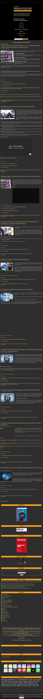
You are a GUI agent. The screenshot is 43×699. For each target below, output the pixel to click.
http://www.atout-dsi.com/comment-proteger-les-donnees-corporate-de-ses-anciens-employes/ (17, 410)
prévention (23, 461)
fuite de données (20, 169)
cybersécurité (13, 169)
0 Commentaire (3, 254)
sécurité (25, 253)
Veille (3, 619)
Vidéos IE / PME (21, 33)
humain (2, 384)
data (3, 417)
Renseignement (5, 612)
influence (10, 682)
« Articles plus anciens (4, 501)
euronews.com (8, 335)
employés (7, 253)
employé (7, 417)
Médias (21, 31)
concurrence (4, 495)
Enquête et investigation (7, 600)
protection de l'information (28, 417)
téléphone (19, 685)
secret (12, 384)
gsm (16, 283)
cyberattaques (6, 215)
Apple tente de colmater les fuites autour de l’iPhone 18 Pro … (14, 586)
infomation (26, 215)
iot (17, 283)
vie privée (19, 343)
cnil (17, 679)
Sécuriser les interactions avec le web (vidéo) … (17, 289)
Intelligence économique (21, 29)
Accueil (21, 23)
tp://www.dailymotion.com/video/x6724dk (9, 208)
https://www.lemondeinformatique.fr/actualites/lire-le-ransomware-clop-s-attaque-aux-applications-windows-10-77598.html (20, 94)
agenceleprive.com (12, 163)
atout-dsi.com (8, 451)
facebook (30, 681)
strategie (3, 685)
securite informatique (23, 495)
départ (3, 461)
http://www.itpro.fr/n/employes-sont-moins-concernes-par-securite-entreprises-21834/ (16, 249)
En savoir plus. (38, 696)
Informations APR (5, 602)
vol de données (10, 100)
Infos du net (4, 604)
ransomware (32, 215)
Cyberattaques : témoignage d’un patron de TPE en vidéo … (21, 176)
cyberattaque (9, 495)
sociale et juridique (6, 616)
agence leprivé (4, 679)
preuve (11, 684)
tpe (15, 685)
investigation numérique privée (28, 169)
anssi (3, 215)
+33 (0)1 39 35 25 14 (20, 19)
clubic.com (10, 85)
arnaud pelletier (11, 679)
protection (15, 684)
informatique (20, 682)
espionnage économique (28, 383)
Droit (3, 598)
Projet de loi (4, 611)
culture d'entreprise (5, 383)
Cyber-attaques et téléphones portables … (15, 259)
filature (34, 681)
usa (22, 685)
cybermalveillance (7, 169)
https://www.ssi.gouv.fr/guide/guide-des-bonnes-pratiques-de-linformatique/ (14, 206)
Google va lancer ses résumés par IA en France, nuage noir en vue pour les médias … (18, 585)
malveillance (20, 417)
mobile (19, 283)
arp (15, 679)
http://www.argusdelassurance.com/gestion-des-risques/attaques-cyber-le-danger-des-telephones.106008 (19, 279)
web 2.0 (37, 685)
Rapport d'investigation (36, 169)
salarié (23, 253)
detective (31, 679)
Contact (21, 35)
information (5, 384)
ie (7, 682)
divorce (35, 679)
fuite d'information (12, 283)
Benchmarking (5, 594)
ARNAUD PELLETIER (23, 8)
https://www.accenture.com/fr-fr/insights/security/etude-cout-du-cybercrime (14, 83)
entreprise (10, 253)
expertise (16, 169)
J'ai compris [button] (21, 697)
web (26, 343)
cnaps (3, 169)
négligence (14, 253)
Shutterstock (7, 90)
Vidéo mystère (5, 620)
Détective (21, 27)
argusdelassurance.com (14, 275)
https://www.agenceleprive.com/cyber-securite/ (10, 165)
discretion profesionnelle (12, 383)
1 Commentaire (3, 101)
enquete (12, 681)
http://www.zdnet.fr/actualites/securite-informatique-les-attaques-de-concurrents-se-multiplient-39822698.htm (19, 489)
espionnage (22, 383)
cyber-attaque (5, 283)
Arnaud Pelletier (21, 638)
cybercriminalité (5, 343)
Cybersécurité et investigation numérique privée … (18, 106)
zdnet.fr (10, 485)
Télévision (4, 618)
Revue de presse (5, 615)
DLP (4, 417)
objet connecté (12, 343)
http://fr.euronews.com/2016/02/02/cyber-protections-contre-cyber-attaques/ (14, 339)
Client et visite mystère (6, 595)
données (4, 253)
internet (9, 343)
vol (32, 685)
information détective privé (7, 601)
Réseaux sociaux (31, 684)
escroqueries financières (17, 215)
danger (8, 283)
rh (25, 461)
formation (22, 215)
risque (21, 283)
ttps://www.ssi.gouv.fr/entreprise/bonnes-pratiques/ (11, 210)
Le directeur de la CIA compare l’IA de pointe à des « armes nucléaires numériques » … (18, 583)
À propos (21, 25)
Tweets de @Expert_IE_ (6, 656)
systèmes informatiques (4, 100)
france (2, 682)
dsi (6, 461)
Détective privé (5, 597)
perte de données (18, 253)
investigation (3, 684)
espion (20, 681)
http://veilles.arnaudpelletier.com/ (32, 635)
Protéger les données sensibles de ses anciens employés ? (20, 390)
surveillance (8, 685)
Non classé (4, 609)
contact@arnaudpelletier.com (21, 20)
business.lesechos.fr (12, 374)
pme (28, 215)
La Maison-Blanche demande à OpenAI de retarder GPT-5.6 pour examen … (16, 588)
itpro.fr (7, 245)
